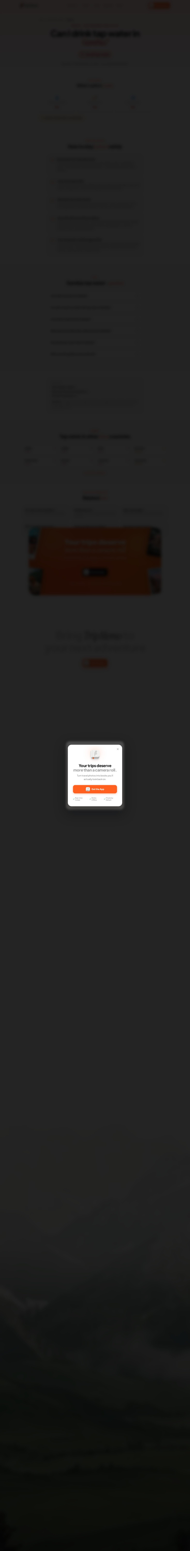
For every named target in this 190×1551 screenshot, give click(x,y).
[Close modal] (117, 749)
